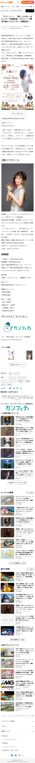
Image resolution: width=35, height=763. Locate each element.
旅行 (18, 6)
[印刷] (21, 388)
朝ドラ (3, 384)
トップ (3, 716)
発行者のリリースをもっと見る (17, 482)
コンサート (5, 381)
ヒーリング (13, 381)
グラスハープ (22, 377)
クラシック (12, 377)
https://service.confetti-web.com (11, 339)
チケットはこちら (17, 113)
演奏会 (9, 384)
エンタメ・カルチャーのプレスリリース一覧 (20, 716)
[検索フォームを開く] (18, 2)
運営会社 (4, 736)
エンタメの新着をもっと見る (17, 563)
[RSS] (23, 755)
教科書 (28, 381)
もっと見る (30, 492)
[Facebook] (10, 388)
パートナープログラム (9, 739)
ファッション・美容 (26, 6)
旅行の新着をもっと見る (17, 639)
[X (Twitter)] (14, 388)
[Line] (17, 388)
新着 (2, 6)
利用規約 (4, 743)
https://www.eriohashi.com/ (18, 246)
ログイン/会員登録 (27, 2)
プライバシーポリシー (9, 746)
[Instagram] (19, 755)
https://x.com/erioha (13, 248)
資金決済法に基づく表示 (9, 750)
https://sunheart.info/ (7, 125)
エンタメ (7, 6)
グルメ (13, 6)
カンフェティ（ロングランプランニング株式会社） (15, 26)
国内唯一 (21, 381)
